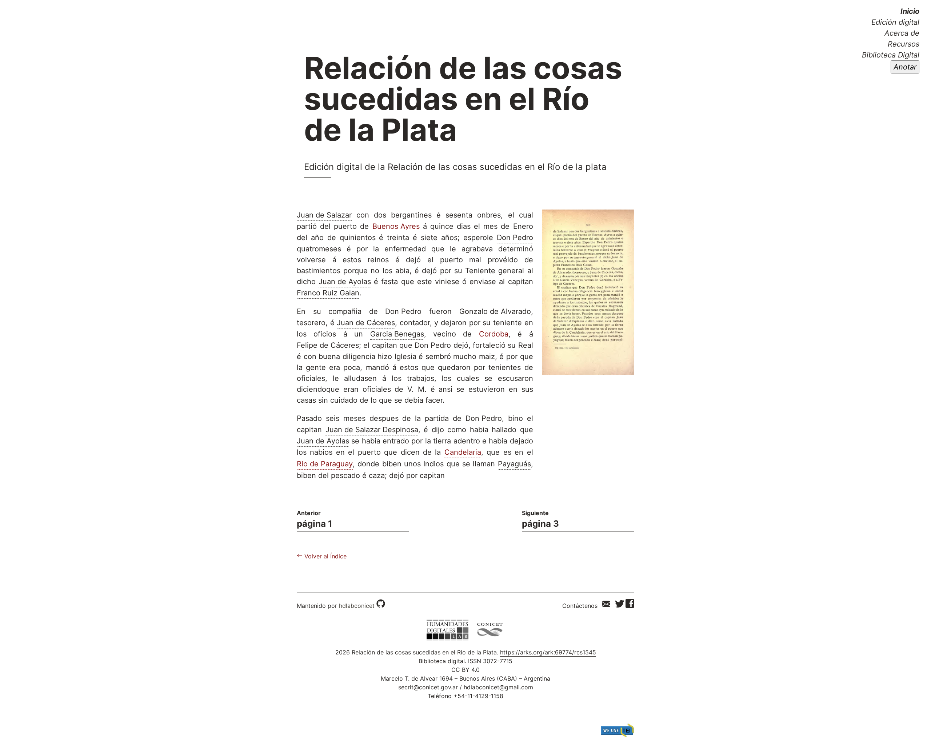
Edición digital (895, 22)
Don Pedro (515, 237)
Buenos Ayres (396, 226)
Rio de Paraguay (325, 463)
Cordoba (493, 334)
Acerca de (901, 33)
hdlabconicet (357, 605)
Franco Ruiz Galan (328, 292)
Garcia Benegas (397, 334)
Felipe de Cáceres (328, 345)
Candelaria (462, 452)
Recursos (903, 44)
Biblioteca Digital (890, 55)
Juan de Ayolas (345, 281)
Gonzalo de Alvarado (495, 311)
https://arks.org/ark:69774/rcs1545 (548, 652)
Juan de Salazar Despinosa (371, 429)
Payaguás (514, 463)
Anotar (905, 67)
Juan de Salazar (324, 215)
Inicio (909, 11)
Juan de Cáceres (366, 322)
